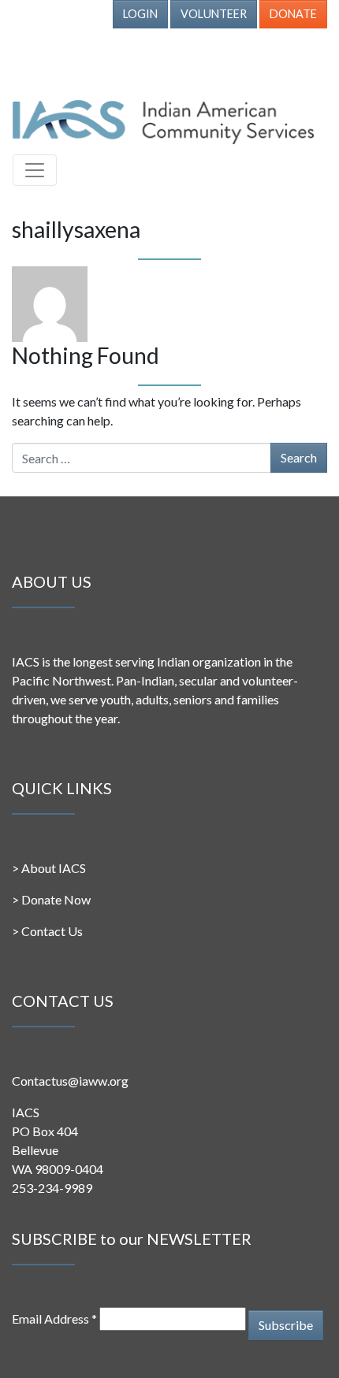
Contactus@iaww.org (70, 1080)
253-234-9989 (52, 1187)
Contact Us (52, 930)
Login (140, 13)
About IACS (53, 867)
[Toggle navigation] (35, 170)
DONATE (293, 13)
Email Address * (54, 1318)
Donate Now (56, 899)
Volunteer (214, 13)
